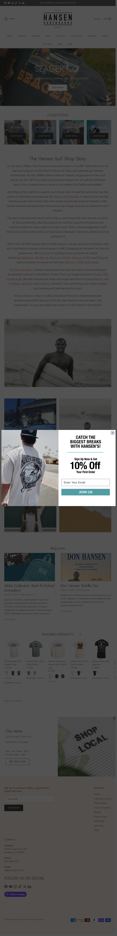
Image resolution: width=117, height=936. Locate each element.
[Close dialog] (112, 433)
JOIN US (85, 492)
